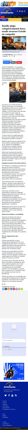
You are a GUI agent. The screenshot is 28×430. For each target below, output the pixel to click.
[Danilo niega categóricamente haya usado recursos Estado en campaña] (14, 42)
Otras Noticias (9, 17)
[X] (6, 289)
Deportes (20, 17)
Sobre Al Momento (7, 425)
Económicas (5, 406)
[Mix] (19, 289)
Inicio (2, 17)
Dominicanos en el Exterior (9, 409)
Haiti (4, 414)
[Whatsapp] (22, 289)
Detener (19, 62)
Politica (4, 402)
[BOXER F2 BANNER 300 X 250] (14, 371)
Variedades (5, 417)
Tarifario (5, 422)
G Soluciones (25, 429)
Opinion (4, 415)
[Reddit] (8, 289)
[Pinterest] (14, 289)
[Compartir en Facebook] (11, 56)
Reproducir (6, 62)
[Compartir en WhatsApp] (9, 56)
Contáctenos (6, 423)
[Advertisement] (14, 304)
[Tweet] (14, 56)
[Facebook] (3, 289)
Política (14, 17)
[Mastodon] (16, 289)
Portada (5, 401)
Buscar (25, 20)
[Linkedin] (11, 289)
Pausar (13, 62)
